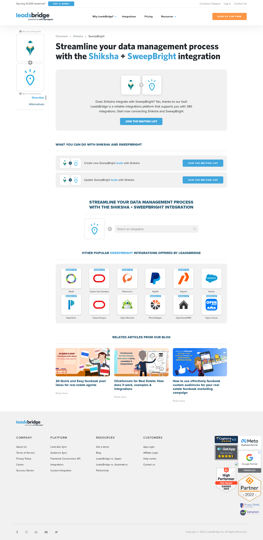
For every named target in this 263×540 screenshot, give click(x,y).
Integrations (129, 16)
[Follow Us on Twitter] (56, 532)
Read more (62, 393)
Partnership (102, 470)
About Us (21, 447)
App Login (149, 447)
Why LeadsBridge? (102, 16)
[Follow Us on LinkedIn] (36, 532)
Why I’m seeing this (31, 31)
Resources (167, 16)
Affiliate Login (150, 453)
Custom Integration (60, 470)
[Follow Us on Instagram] (26, 532)
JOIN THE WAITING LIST (141, 121)
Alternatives (36, 104)
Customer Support (210, 3)
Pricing (149, 16)
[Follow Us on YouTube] (46, 532)
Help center (149, 458)
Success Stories (25, 470)
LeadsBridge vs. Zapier (108, 458)
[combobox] (157, 229)
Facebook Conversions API (65, 458)
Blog (98, 453)
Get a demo (102, 447)
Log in (227, 3)
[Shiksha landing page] (30, 48)
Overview (38, 98)
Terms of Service (25, 453)
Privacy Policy (23, 458)
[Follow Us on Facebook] (17, 532)
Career (20, 464)
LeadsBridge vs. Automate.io (112, 464)
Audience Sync (58, 453)
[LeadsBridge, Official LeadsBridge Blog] (34, 16)
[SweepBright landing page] (30, 77)
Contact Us (240, 3)
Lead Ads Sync (58, 447)
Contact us (149, 464)
